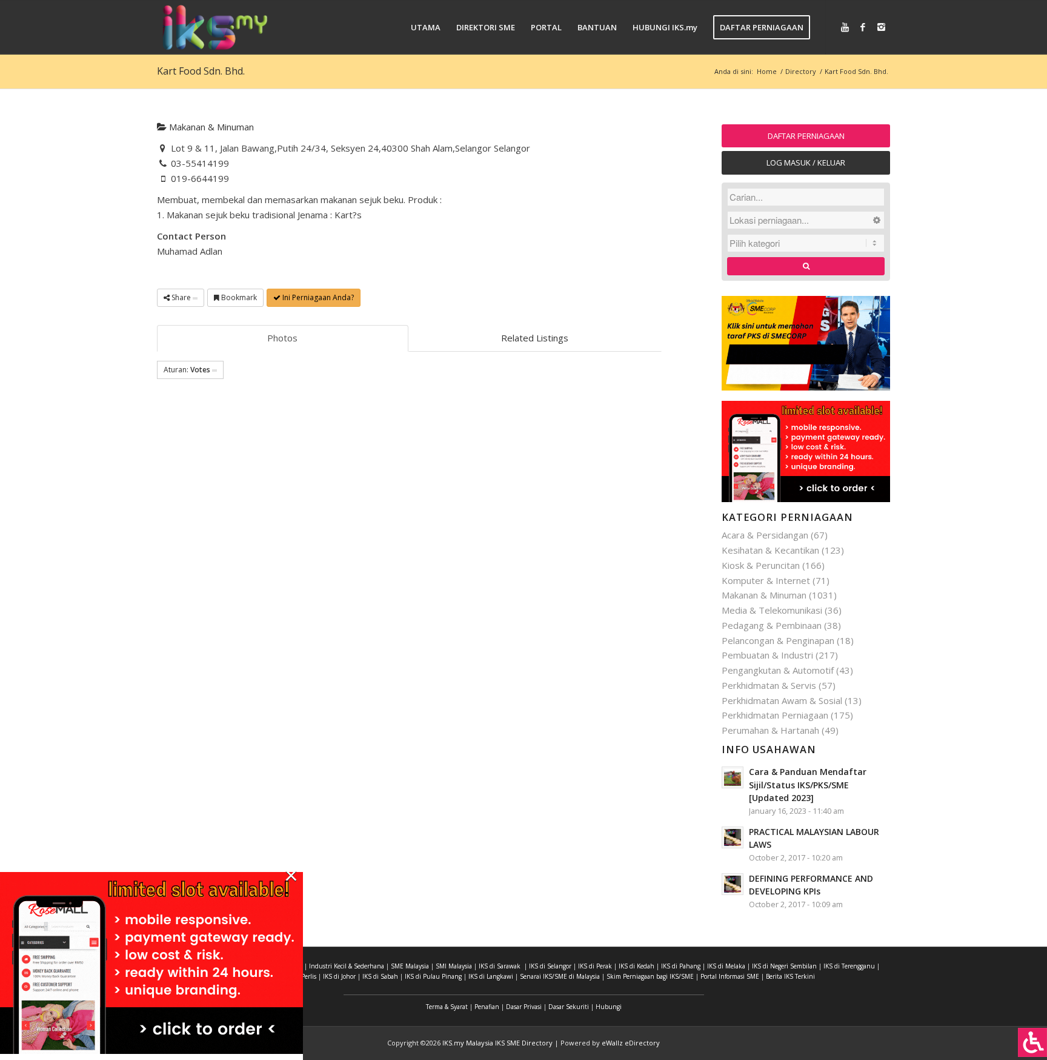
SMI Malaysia (454, 966)
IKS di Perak (595, 966)
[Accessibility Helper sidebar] (1032, 1042)
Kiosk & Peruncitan (761, 565)
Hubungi (609, 1006)
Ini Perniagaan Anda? (317, 297)
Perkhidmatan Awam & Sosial (782, 700)
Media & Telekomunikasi (772, 610)
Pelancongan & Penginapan (778, 640)
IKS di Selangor (550, 966)
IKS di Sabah (380, 976)
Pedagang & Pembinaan (772, 625)
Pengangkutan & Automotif (778, 670)
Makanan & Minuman (210, 127)
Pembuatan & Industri (767, 655)
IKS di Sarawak (499, 966)
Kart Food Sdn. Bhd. (201, 71)
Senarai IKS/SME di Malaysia (560, 976)
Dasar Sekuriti (568, 1006)
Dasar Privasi (524, 1006)
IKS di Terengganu (849, 966)
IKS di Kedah (636, 966)
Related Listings (534, 338)
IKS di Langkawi (490, 976)
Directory (800, 71)
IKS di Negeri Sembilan (784, 966)
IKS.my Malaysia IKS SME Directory (497, 1042)
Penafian (486, 1006)
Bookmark (238, 297)
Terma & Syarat (447, 1006)
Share (181, 297)
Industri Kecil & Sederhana (346, 966)
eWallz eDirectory (631, 1042)
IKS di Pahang (680, 966)
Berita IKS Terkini (790, 976)
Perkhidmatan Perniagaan (775, 715)
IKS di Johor (339, 976)
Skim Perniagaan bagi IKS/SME (650, 976)
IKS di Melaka (726, 966)
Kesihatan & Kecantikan (770, 550)
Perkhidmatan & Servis (769, 685)
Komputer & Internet (766, 580)
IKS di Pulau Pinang (433, 976)
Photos (282, 338)
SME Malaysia (410, 966)
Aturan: (187, 369)
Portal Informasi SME (729, 976)
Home (767, 71)
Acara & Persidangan (765, 535)
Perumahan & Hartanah (770, 730)
